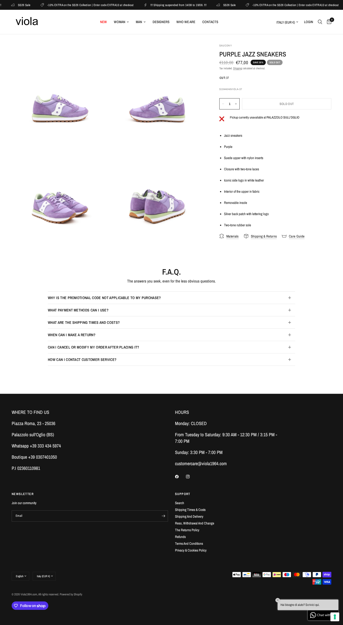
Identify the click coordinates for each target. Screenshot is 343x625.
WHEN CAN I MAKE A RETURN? (71, 334)
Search (179, 502)
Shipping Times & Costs (190, 509)
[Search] (320, 22)
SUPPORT (182, 494)
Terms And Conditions (189, 543)
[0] (328, 22)
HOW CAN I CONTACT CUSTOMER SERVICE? (82, 359)
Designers (161, 21)
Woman (119, 21)
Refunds (180, 536)
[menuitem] (103, 22)
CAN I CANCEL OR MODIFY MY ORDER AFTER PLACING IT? (93, 347)
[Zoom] (98, 53)
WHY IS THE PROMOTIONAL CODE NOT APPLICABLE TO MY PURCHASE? (104, 297)
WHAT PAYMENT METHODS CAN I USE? (78, 310)
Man (139, 21)
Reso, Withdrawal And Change (194, 523)
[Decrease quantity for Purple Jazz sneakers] (223, 103)
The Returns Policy (187, 529)
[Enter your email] (163, 516)
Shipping (237, 68)
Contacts (210, 21)
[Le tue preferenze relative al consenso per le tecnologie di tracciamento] (334, 616)
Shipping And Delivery (189, 516)
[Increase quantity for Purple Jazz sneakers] (235, 103)
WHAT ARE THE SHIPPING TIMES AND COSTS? (84, 322)
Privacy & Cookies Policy (190, 550)
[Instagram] (191, 476)
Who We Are (185, 21)
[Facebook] (180, 476)
